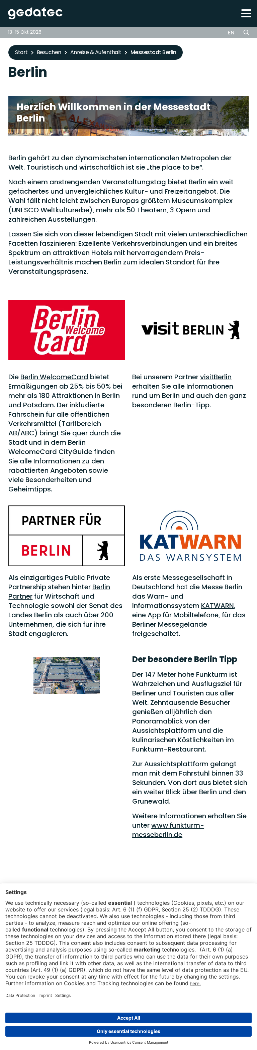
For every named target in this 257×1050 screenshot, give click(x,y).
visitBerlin (216, 377)
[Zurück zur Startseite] (31, 13)
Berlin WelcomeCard (54, 377)
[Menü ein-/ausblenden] (246, 13)
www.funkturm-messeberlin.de (168, 830)
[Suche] (246, 32)
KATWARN (217, 605)
